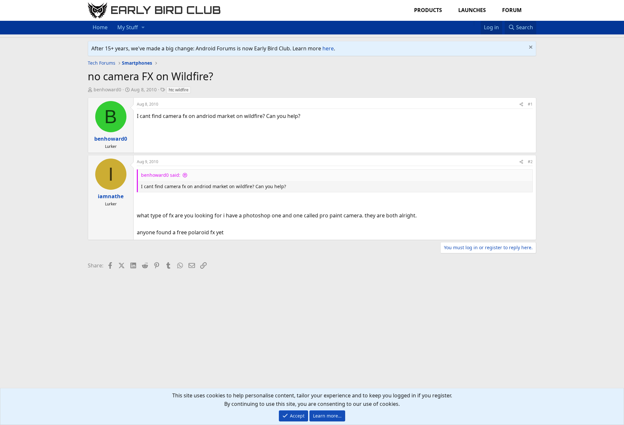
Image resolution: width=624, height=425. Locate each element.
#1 (530, 104)
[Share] (521, 104)
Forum (512, 10)
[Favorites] (477, 23)
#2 (530, 161)
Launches (472, 10)
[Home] (470, 23)
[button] (143, 27)
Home (100, 27)
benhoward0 (107, 89)
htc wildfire (178, 90)
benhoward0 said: (160, 175)
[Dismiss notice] (530, 48)
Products (428, 10)
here (328, 48)
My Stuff (127, 27)
